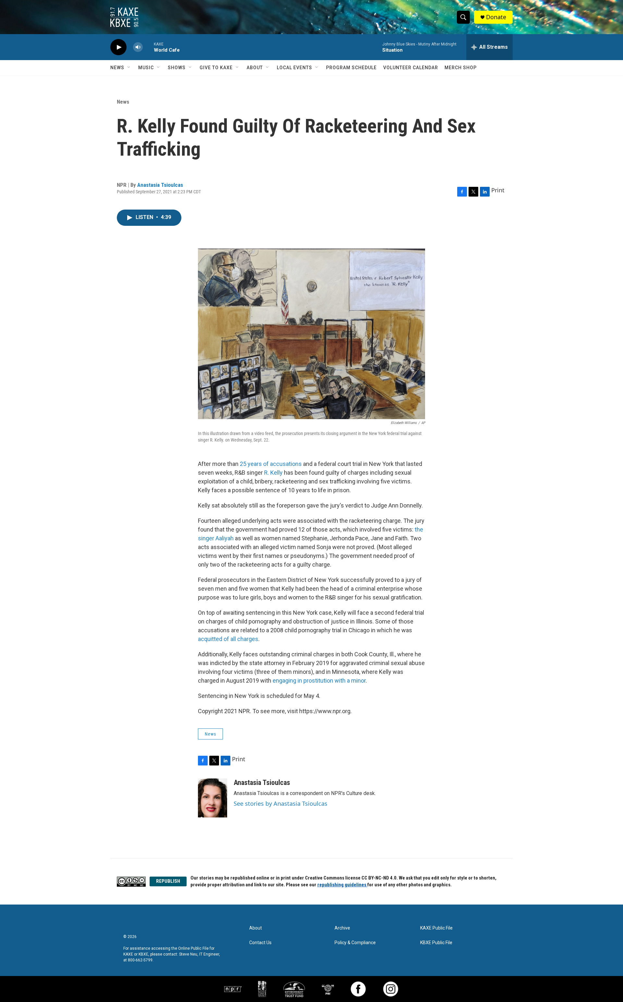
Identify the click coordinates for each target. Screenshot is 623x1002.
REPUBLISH (168, 881)
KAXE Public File (436, 928)
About (255, 67)
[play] (118, 47)
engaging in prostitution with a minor (319, 680)
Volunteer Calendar (410, 67)
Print (498, 190)
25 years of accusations (270, 463)
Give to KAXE (216, 67)
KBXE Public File (436, 942)
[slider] (148, 47)
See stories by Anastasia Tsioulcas (280, 803)
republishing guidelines (342, 885)
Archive (342, 928)
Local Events (294, 67)
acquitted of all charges (228, 639)
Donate (496, 17)
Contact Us (260, 942)
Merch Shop (461, 67)
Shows (177, 67)
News (117, 67)
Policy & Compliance (355, 942)
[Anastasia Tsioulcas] (212, 797)
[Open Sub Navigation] (129, 67)
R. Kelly (273, 472)
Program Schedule (351, 67)
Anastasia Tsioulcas (160, 185)
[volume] (137, 47)
